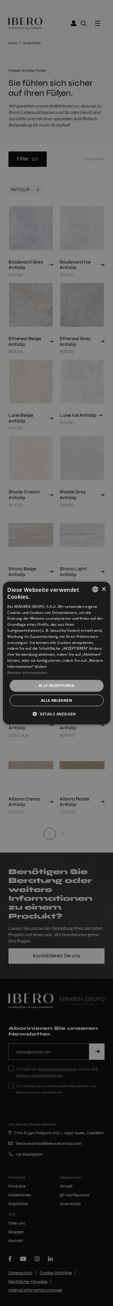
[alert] (56, 653)
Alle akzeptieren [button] (56, 685)
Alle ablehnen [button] (56, 700)
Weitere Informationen (27, 672)
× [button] (103, 589)
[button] (56, 714)
